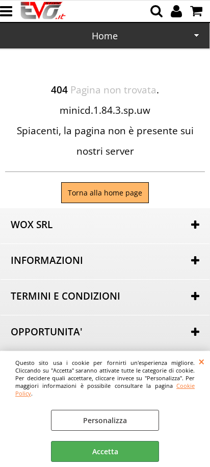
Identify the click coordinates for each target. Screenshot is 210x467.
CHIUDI (201, 361)
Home (105, 36)
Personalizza (105, 420)
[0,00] (197, 11)
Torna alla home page (105, 193)
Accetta (105, 451)
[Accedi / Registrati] (177, 11)
